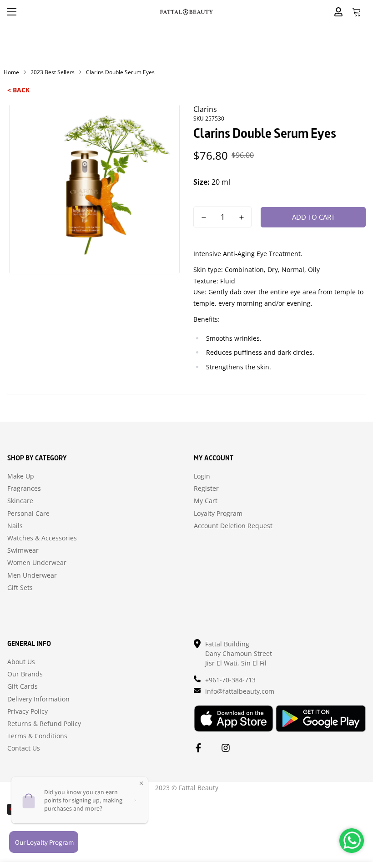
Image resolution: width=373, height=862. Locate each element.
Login (202, 476)
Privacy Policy (27, 711)
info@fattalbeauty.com (239, 691)
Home (11, 72)
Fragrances (24, 488)
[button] (357, 12)
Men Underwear (32, 575)
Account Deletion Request (233, 525)
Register (206, 488)
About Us (21, 661)
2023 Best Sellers (52, 72)
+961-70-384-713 (230, 679)
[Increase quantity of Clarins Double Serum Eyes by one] (241, 217)
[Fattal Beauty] (186, 12)
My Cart (205, 500)
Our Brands (25, 674)
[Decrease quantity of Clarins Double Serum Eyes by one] (203, 217)
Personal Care (28, 513)
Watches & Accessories (42, 538)
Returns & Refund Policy (44, 723)
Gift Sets (20, 587)
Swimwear (23, 550)
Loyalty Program (218, 513)
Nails (15, 525)
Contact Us (23, 748)
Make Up (20, 476)
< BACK (18, 90)
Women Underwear (36, 562)
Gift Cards (22, 686)
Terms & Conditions (37, 736)
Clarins (205, 109)
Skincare (20, 500)
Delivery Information (38, 699)
